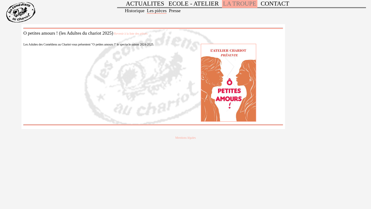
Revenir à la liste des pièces (130, 33)
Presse (175, 10)
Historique (135, 10)
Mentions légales (185, 137)
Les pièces (157, 10)
